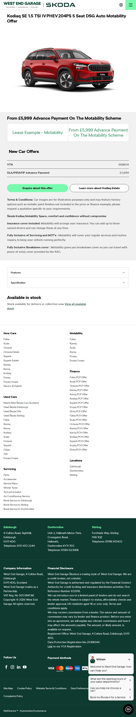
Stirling (73, 475)
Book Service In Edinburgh (18, 500)
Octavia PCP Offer (79, 385)
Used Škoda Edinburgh (16, 407)
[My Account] (121, 5)
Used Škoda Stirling (14, 415)
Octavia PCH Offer (80, 424)
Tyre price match (12, 492)
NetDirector (10, 710)
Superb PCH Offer (79, 441)
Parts (6, 475)
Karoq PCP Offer (79, 394)
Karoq (7, 369)
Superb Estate (11, 360)
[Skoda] (60, 5)
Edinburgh (75, 466)
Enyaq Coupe (11, 381)
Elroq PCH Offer (78, 449)
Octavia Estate (11, 352)
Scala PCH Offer (78, 419)
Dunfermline (76, 470)
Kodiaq (7, 373)
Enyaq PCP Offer (79, 407)
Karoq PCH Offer (79, 432)
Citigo (7, 449)
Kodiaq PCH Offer (79, 436)
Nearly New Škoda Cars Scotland (21, 402)
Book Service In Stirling (16, 504)
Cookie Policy (24, 688)
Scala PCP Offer (78, 381)
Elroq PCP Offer (78, 411)
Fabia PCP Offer (78, 377)
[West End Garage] (22, 5)
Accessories (10, 479)
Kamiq (7, 364)
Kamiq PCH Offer (79, 428)
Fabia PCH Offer (78, 415)
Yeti (6, 453)
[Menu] (130, 5)
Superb (7, 356)
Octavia (8, 347)
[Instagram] (12, 667)
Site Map (8, 688)
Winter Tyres (10, 487)
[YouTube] (24, 667)
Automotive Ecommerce (33, 710)
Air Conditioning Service (17, 496)
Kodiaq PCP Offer (79, 398)
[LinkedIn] (18, 667)
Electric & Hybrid (13, 386)
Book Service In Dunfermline (19, 509)
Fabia (6, 339)
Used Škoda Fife (12, 411)
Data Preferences (80, 688)
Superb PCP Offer (79, 402)
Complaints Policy (13, 696)
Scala (6, 343)
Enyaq (7, 377)
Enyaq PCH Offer (79, 445)
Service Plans (11, 483)
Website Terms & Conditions (51, 688)
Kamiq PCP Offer (79, 390)
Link (50, 646)
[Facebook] (6, 667)
